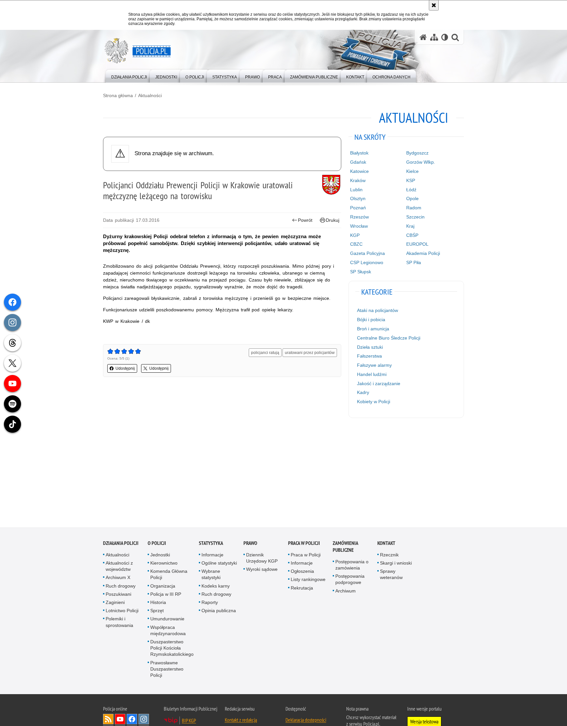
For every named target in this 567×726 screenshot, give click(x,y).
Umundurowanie (167, 619)
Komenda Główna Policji (168, 575)
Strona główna (118, 95)
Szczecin (415, 216)
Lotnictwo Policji (122, 611)
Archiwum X (118, 578)
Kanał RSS (108, 720)
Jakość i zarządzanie (378, 383)
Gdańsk (358, 162)
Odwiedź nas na (120, 720)
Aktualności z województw (119, 567)
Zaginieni (115, 603)
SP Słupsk (360, 271)
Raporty (209, 603)
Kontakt (386, 544)
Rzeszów (359, 216)
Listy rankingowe (308, 580)
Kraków (358, 180)
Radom (413, 207)
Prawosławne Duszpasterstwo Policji (166, 670)
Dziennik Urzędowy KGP (262, 559)
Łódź (411, 189)
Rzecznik (389, 555)
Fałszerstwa (369, 356)
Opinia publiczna (218, 611)
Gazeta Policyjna (367, 253)
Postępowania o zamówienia (351, 565)
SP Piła (413, 262)
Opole (412, 198)
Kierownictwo (164, 564)
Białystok (359, 153)
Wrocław (359, 226)
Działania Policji (120, 544)
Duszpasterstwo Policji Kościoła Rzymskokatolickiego (172, 649)
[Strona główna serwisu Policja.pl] (423, 37)
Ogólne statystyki (219, 564)
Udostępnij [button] (125, 368)
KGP (355, 235)
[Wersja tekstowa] (444, 37)
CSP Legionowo (366, 262)
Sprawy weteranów (391, 575)
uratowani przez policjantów (310, 352)
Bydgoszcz (417, 153)
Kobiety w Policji (373, 401)
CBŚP (412, 235)
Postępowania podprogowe (350, 580)
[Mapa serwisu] (434, 37)
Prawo (250, 544)
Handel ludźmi (372, 374)
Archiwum (345, 591)
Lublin (356, 189)
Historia (158, 603)
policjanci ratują (265, 352)
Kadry (363, 392)
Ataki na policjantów (377, 310)
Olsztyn (358, 198)
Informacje (212, 555)
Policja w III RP (165, 595)
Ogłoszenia (302, 572)
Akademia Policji (423, 253)
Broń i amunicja (373, 328)
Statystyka (211, 544)
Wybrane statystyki (210, 575)
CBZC (356, 244)
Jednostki (160, 555)
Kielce (412, 171)
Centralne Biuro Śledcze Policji (388, 338)
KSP (410, 180)
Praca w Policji (304, 544)
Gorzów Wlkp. (420, 162)
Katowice (359, 171)
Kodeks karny (215, 587)
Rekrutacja (302, 588)
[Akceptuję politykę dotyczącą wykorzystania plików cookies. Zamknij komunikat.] (434, 5)
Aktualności (150, 95)
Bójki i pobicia (371, 319)
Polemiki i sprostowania (119, 623)
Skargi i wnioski (396, 564)
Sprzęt (157, 611)
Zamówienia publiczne (345, 547)
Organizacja (162, 587)
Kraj (410, 226)
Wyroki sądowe (262, 570)
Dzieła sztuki (370, 347)
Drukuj (332, 220)
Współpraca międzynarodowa (168, 631)
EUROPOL (417, 244)
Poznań (358, 207)
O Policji (157, 544)
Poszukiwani (118, 595)
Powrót (305, 220)
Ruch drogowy (121, 587)
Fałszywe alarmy (374, 365)
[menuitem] (129, 76)
